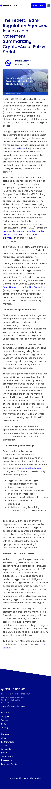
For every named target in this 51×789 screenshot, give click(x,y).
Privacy (4, 753)
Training (4, 727)
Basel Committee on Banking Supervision (24, 287)
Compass (5, 716)
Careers (4, 745)
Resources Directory (10, 764)
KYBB (3, 724)
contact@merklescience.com (13, 706)
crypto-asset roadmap (29, 467)
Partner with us (7, 742)
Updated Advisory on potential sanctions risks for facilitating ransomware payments (24, 234)
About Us (5, 738)
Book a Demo (38, 5)
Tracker (4, 720)
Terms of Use (7, 756)
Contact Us (6, 749)
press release (18, 148)
